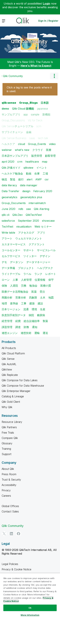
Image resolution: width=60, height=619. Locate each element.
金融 (28, 132)
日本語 (45, 102)
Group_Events (37, 144)
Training (6, 448)
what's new (22, 150)
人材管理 (26, 279)
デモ (4, 262)
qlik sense (9, 102)
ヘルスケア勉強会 (12, 173)
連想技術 (26, 333)
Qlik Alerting (41, 209)
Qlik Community (29, 41)
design (26, 191)
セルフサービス (11, 256)
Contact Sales (10, 511)
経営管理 (7, 321)
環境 (34, 309)
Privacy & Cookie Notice (16, 569)
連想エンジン (10, 333)
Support (6, 454)
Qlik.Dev (17, 214)
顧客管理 (50, 155)
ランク (38, 274)
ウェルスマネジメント (28, 238)
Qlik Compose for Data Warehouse (23, 385)
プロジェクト (26, 268)
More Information (30, 615)
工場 (45, 173)
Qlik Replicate (10, 375)
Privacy (6, 490)
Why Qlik (7, 407)
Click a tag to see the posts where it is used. (29, 89)
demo (5, 108)
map (44, 161)
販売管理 (36, 155)
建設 (40, 303)
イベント (41, 167)
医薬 (34, 291)
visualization (24, 226)
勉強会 (33, 285)
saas (32, 138)
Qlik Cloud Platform (13, 353)
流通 (26, 309)
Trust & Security (11, 479)
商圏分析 (7, 297)
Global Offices (10, 506)
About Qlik (8, 469)
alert (29, 179)
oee (28, 209)
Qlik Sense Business (14, 138)
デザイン (45, 256)
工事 (23, 303)
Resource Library (12, 422)
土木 (42, 297)
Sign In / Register (48, 20)
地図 (51, 297)
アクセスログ (26, 232)
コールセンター (11, 250)
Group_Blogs (28, 102)
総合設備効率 (32, 321)
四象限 (33, 297)
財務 (26, 327)
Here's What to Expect (36, 65)
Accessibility (9, 485)
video (52, 144)
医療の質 (45, 285)
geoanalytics (9, 197)
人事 (15, 279)
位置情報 (40, 279)
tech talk (43, 138)
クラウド (37, 150)
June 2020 (8, 209)
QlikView (7, 369)
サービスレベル (46, 250)
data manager (28, 185)
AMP (38, 179)
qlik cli (5, 214)
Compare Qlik (10, 438)
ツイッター (30, 256)
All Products (9, 348)
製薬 (45, 321)
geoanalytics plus (31, 197)
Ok (30, 607)
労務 (23, 285)
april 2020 (8, 161)
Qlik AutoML (9, 364)
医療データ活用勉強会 (15, 291)
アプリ (41, 232)
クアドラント (37, 244)
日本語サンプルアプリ (15, 155)
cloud (21, 144)
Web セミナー (43, 226)
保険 (4, 285)
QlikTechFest (34, 214)
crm (19, 161)
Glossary (7, 443)
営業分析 (20, 297)
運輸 (37, 333)
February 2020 (42, 191)
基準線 (14, 303)
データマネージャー (38, 262)
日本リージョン (11, 309)
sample (35, 114)
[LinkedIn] (11, 533)
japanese (42, 108)
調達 (18, 327)
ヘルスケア (8, 144)
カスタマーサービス (14, 244)
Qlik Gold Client (11, 401)
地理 (4, 303)
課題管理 (7, 327)
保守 (51, 279)
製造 (12, 179)
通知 (34, 327)
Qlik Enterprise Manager (16, 391)
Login (46, 3)
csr (47, 179)
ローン (6, 279)
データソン (16, 262)
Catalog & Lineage (13, 396)
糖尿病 (41, 315)
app (25, 114)
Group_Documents (14, 203)
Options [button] (54, 76)
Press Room (9, 474)
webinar (7, 150)
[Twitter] (4, 533)
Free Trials (8, 432)
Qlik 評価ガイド (11, 167)
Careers (6, 495)
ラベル (27, 274)
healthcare (32, 161)
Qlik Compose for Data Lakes (20, 380)
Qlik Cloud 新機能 (23, 108)
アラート (7, 238)
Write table (8, 232)
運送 (45, 333)
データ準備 (8, 268)
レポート (50, 274)
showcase (48, 220)
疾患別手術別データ (14, 315)
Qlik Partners (9, 427)
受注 (42, 291)
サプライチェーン (12, 132)
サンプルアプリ (11, 114)
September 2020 (28, 220)
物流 (4, 179)
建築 (32, 303)
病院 (31, 315)
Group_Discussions (13, 120)
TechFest (7, 226)
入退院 (14, 285)
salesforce (8, 220)
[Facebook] (18, 533)
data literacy (9, 185)
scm (38, 126)
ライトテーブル (11, 274)
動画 (28, 173)
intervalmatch (37, 203)
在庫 (37, 173)
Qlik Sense (8, 358)
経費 (18, 321)
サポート (28, 250)
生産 (42, 309)
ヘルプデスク (45, 268)
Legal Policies (10, 564)
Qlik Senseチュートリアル (17, 126)
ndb (20, 209)
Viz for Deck (35, 120)
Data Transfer (10, 191)
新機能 (46, 114)
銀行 (21, 179)
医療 (48, 150)
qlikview (28, 167)
